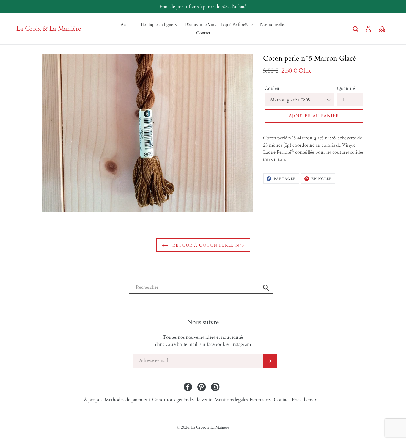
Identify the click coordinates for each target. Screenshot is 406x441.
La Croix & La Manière (48, 29)
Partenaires (260, 399)
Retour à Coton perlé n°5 (207, 245)
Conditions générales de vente (182, 399)
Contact (282, 399)
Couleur (273, 88)
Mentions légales (231, 399)
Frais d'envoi (305, 399)
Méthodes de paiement (127, 399)
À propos (93, 399)
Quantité (346, 88)
